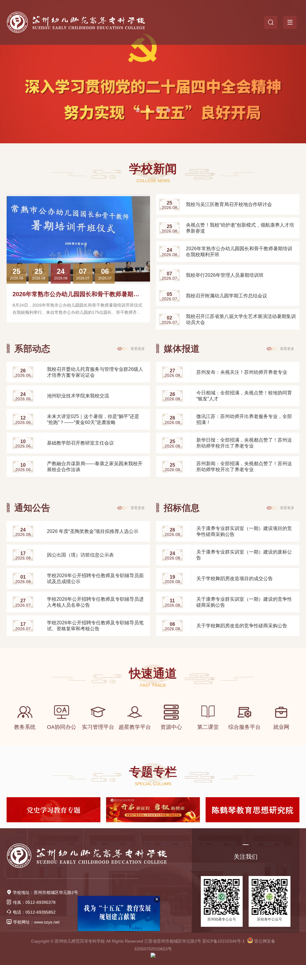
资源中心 (171, 727)
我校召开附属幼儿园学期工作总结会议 (226, 295)
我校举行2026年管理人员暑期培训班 (225, 275)
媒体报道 (182, 349)
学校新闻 (153, 168)
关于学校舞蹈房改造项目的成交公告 (234, 578)
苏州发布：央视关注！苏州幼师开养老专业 (241, 372)
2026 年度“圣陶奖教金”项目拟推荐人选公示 (92, 531)
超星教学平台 (135, 727)
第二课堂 (208, 727)
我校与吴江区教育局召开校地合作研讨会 (229, 204)
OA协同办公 (61, 727)
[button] (138, 110)
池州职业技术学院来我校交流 (78, 395)
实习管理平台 (98, 727)
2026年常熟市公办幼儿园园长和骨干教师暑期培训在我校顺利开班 (100, 294)
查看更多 (138, 349)
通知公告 (32, 508)
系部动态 (32, 349)
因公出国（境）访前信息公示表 (80, 554)
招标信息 (182, 508)
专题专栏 (153, 771)
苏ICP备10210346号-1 (223, 941)
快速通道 (153, 673)
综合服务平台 (244, 727)
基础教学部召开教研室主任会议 (80, 442)
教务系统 (25, 727)
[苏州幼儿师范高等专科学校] (85, 22)
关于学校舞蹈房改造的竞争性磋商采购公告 (241, 625)
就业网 (281, 727)
